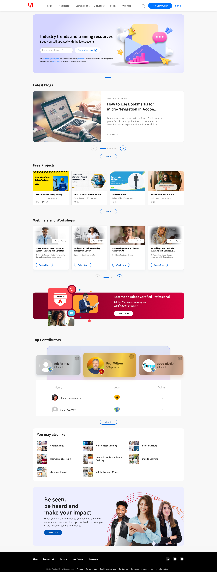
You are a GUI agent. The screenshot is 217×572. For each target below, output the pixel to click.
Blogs (49, 5)
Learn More (53, 532)
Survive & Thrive (119, 194)
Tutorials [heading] (63, 559)
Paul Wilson (113, 134)
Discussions (99, 5)
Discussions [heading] (93, 559)
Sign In (178, 5)
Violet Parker (155, 198)
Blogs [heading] (35, 559)
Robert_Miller (117, 198)
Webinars (126, 5)
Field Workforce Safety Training (49, 194)
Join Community (160, 5)
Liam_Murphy (41, 198)
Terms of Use (91, 569)
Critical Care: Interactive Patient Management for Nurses (98, 194)
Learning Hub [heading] (48, 559)
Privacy (80, 569)
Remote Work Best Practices (162, 194)
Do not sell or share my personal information (150, 569)
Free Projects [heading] (77, 559)
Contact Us (123, 569)
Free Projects (64, 5)
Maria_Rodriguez (80, 198)
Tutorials (112, 5)
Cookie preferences (108, 569)
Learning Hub (82, 5)
